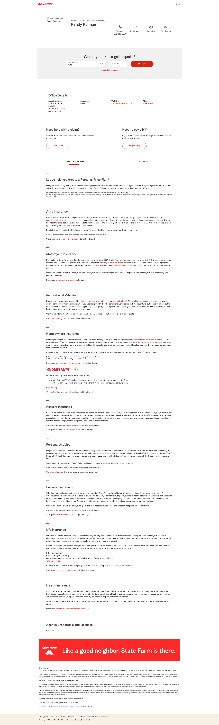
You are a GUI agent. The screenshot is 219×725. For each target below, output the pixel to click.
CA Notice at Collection (68, 717)
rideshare (76, 220)
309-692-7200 (149, 103)
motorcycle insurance (97, 265)
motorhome (85, 301)
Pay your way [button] (134, 146)
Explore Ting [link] (51, 388)
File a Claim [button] (57, 146)
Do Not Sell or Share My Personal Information (93, 717)
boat (108, 301)
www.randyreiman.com (121, 103)
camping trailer (98, 301)
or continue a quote (109, 70)
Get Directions (54, 111)
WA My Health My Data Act (48, 717)
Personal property (154, 342)
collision (154, 218)
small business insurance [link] (66, 515)
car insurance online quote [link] (67, 239)
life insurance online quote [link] (67, 570)
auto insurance (84, 218)
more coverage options (122, 265)
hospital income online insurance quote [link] (72, 609)
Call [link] (47, 319)
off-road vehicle (119, 301)
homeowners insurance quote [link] (68, 363)
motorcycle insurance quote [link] (68, 280)
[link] (135, 33)
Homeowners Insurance (143, 340)
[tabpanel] (109, 103)
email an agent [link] (58, 319)
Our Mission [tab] (144, 161)
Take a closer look (53, 561)
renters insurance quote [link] (66, 429)
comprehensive (53, 220)
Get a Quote (142, 64)
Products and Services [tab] (74, 161)
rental (64, 220)
